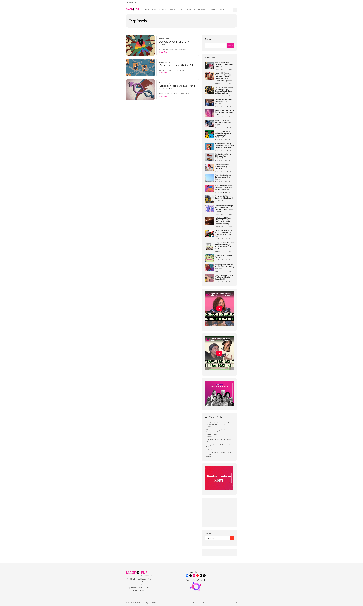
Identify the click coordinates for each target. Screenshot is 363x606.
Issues (153, 9)
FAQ (235, 603)
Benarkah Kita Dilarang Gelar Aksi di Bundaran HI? (224, 197)
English (222, 9)
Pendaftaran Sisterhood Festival (223, 256)
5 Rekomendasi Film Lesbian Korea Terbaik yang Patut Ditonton (217, 423)
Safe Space (162, 9)
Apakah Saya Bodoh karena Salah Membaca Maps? (223, 122)
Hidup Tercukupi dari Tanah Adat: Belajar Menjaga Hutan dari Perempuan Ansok (224, 245)
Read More (163, 52)
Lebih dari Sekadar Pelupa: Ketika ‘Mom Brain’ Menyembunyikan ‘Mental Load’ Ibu (224, 208)
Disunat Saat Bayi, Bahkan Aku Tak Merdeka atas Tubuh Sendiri (224, 277)
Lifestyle (171, 9)
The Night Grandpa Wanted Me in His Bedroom (218, 446)
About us (195, 603)
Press (228, 603)
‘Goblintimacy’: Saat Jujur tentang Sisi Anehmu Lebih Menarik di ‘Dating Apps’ (224, 145)
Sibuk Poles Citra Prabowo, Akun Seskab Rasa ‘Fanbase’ (224, 101)
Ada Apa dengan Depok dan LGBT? (174, 43)
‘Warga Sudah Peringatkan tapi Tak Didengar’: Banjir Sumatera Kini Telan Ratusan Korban (218, 432)
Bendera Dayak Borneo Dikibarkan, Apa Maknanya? (223, 156)
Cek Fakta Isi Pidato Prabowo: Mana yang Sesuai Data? (222, 166)
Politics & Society (164, 38)
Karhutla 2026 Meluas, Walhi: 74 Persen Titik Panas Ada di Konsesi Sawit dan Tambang (223, 221)
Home (147, 9)
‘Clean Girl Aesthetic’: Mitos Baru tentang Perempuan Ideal (224, 112)
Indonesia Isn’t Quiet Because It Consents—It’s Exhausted (224, 64)
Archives (208, 534)
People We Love (190, 9)
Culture (180, 9)
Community (212, 9)
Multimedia (201, 9)
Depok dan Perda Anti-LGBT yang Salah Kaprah (177, 87)
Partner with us (218, 603)
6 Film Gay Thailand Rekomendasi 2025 (219, 439)
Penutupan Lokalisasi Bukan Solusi (177, 65)
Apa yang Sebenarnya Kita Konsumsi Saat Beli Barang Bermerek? (224, 266)
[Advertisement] (219, 512)
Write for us (205, 603)
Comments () (182, 49)
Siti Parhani (163, 49)
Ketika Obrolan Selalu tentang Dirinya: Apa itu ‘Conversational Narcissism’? (223, 134)
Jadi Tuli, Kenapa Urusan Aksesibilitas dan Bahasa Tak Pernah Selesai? (223, 187)
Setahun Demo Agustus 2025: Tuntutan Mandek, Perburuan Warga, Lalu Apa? (223, 233)
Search (208, 39)
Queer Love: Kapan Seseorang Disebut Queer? (219, 453)
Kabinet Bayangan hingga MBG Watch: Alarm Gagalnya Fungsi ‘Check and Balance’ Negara (224, 90)
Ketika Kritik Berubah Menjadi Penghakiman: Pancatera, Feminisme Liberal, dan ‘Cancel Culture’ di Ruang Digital (223, 77)
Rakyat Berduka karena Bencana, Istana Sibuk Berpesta (223, 177)
